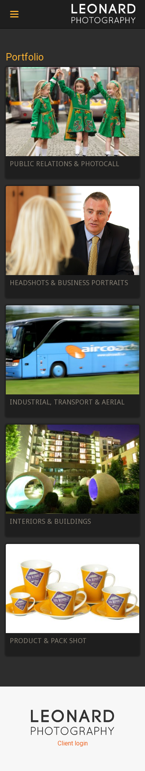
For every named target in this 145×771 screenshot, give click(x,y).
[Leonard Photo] (103, 13)
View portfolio (72, 123)
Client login (73, 743)
